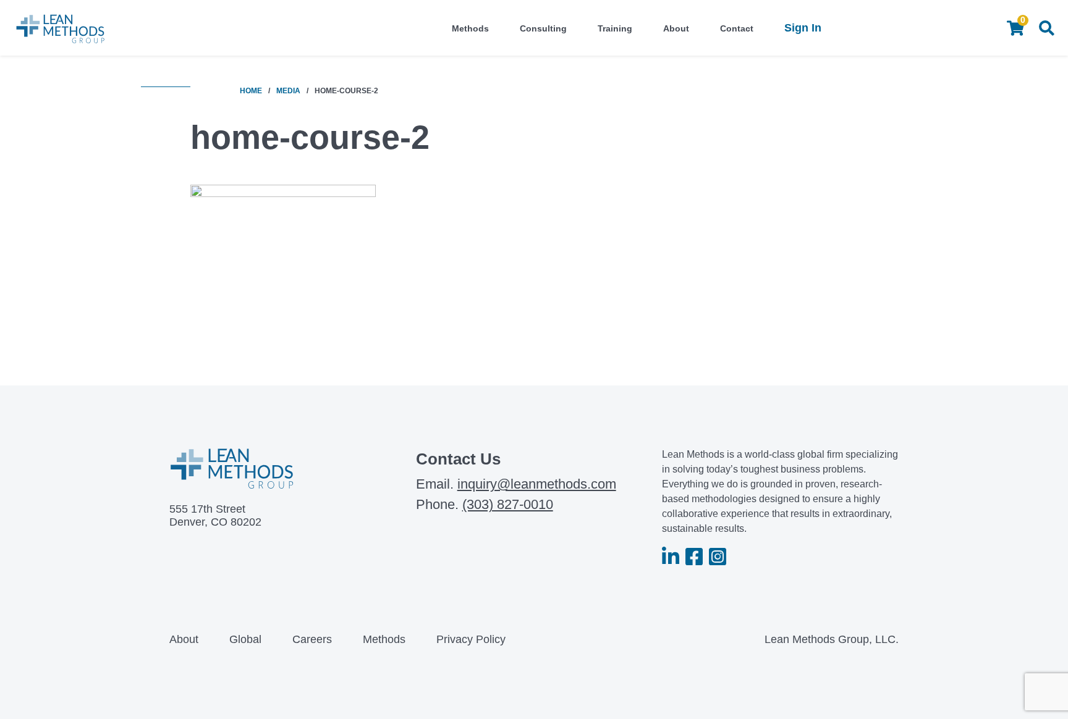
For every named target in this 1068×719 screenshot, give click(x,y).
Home (251, 90)
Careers (312, 639)
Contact (736, 28)
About (676, 28)
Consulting (543, 28)
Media (288, 90)
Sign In (802, 28)
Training (615, 28)
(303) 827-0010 (507, 504)
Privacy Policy (471, 639)
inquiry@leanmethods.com (536, 484)
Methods (470, 28)
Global (245, 639)
